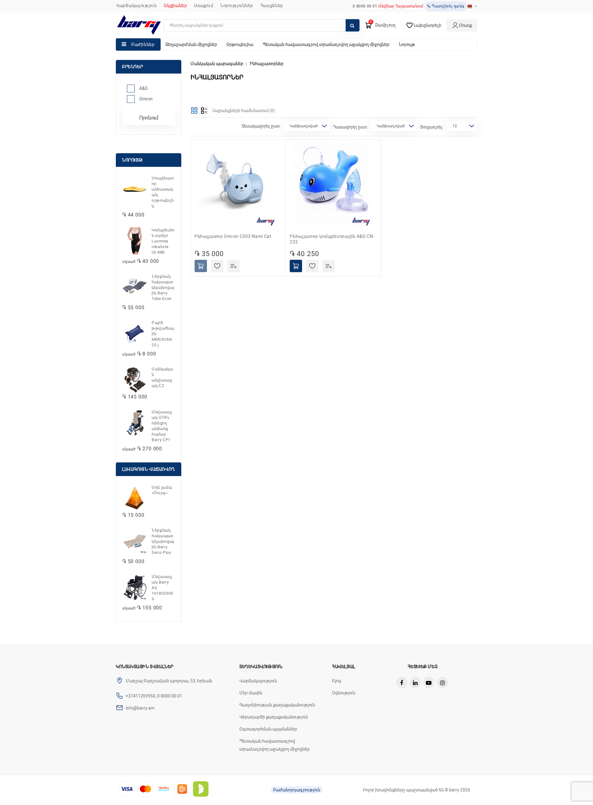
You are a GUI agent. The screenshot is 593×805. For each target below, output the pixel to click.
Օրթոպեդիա (239, 44)
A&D (143, 88)
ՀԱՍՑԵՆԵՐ (272, 5)
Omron (146, 98)
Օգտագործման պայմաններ (268, 729)
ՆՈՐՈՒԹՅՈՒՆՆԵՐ (236, 5)
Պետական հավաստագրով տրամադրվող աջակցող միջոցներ (326, 44)
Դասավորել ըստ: (350, 126)
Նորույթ (407, 44)
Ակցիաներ (175, 5)
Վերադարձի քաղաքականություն (273, 716)
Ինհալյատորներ (267, 63)
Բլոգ (336, 680)
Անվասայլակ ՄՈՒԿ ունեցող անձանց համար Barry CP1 (162, 426)
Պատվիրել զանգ (448, 6)
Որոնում (148, 118)
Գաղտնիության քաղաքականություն (277, 704)
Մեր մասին (250, 692)
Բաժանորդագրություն (296, 789)
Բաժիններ (143, 44)
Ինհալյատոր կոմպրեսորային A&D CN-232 (332, 239)
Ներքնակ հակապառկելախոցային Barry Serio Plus (163, 541)
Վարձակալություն (136, 5)
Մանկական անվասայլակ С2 (162, 377)
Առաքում (203, 5)
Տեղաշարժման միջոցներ (191, 44)
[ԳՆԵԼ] (201, 266)
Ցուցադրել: (431, 126)
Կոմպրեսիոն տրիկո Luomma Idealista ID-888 (163, 241)
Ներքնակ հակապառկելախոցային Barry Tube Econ (163, 287)
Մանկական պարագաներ (217, 63)
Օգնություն (343, 692)
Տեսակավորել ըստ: (261, 126)
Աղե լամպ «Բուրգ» (162, 490)
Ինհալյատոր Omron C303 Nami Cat (233, 236)
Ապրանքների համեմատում (243, 110)
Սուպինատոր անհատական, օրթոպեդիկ (163, 192)
